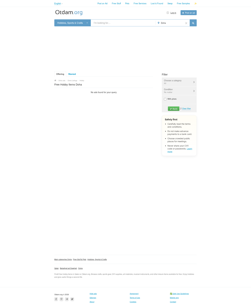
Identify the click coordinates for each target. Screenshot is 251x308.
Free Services (140, 3)
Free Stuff (116, 3)
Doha (80, 268)
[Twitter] (72, 299)
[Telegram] (67, 299)
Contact (173, 301)
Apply (175, 108)
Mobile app (174, 297)
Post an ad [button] (190, 12)
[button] (62, 3)
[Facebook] (56, 299)
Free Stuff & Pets (79, 259)
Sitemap (93, 297)
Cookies (133, 301)
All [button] (165, 83)
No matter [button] (168, 92)
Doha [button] (163, 22)
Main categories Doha (63, 259)
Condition (168, 90)
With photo (171, 98)
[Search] (193, 22)
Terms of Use (135, 297)
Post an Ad (102, 3)
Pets (127, 3)
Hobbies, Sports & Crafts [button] (70, 22)
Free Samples (183, 3)
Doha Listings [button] (72, 80)
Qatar (56, 268)
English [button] (57, 3)
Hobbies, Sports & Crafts (97, 259)
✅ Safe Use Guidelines (179, 293)
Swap (170, 3)
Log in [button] (173, 12)
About (92, 301)
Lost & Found (157, 3)
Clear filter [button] (186, 108)
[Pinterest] (61, 299)
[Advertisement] (125, 48)
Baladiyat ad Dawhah (68, 268)
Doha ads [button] (62, 80)
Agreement (134, 293)
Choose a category (172, 82)
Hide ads (93, 293)
